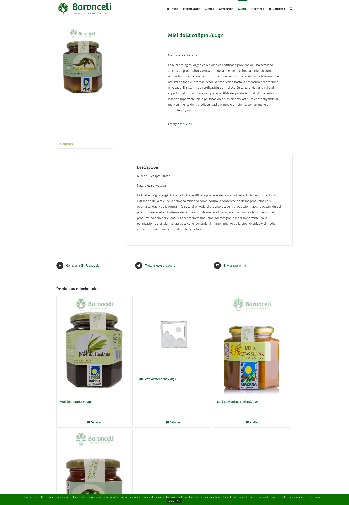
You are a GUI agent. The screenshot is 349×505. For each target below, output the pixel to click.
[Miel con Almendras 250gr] (173, 334)
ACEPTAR (174, 501)
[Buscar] (291, 8)
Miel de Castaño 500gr (75, 401)
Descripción (64, 144)
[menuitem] (175, 8)
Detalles (96, 422)
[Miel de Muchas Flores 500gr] (252, 345)
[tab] (84, 144)
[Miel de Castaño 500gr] (94, 345)
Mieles (187, 124)
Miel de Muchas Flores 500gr (237, 401)
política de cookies (268, 497)
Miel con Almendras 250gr (157, 379)
